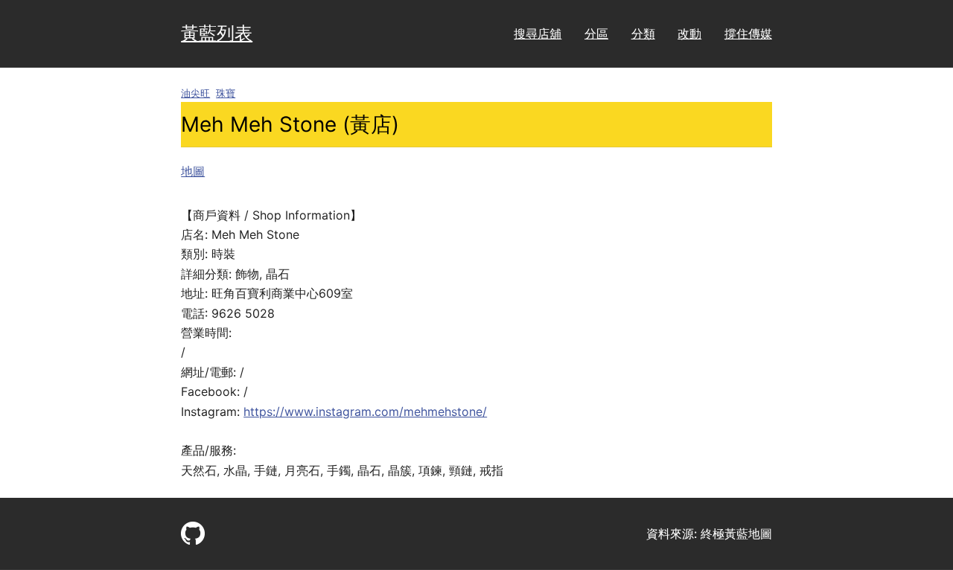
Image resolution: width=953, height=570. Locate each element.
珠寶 (225, 93)
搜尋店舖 (537, 33)
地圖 (193, 171)
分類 (643, 33)
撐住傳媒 (748, 33)
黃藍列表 (216, 33)
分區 (596, 33)
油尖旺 (195, 93)
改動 (689, 33)
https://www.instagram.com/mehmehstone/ (365, 411)
